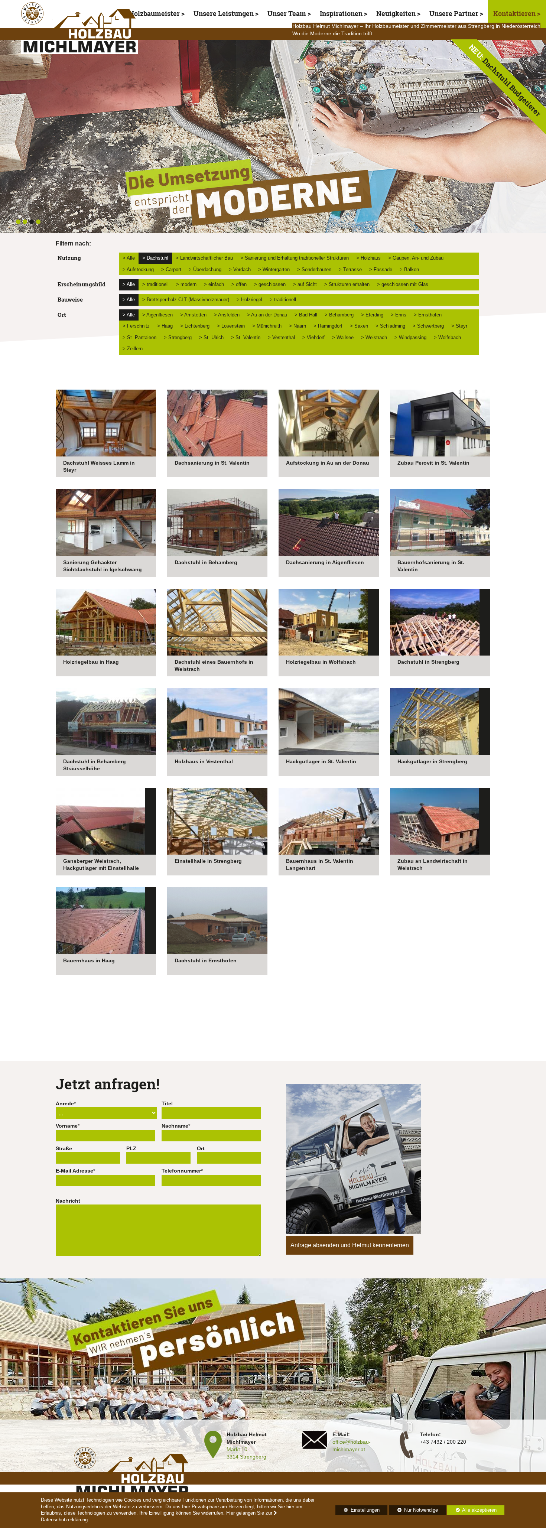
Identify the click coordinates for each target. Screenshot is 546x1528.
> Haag (165, 326)
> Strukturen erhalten (347, 284)
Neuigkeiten (396, 13)
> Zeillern (133, 348)
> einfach (214, 284)
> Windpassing (410, 337)
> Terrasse (350, 269)
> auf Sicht (305, 284)
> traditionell (155, 284)
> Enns (398, 315)
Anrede (65, 1103)
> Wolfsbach (447, 337)
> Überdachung (205, 269)
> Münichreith (267, 326)
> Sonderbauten (314, 269)
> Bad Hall (306, 315)
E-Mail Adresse (74, 1171)
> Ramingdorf (327, 326)
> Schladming (390, 326)
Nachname (175, 1126)
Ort (201, 1148)
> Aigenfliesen (157, 315)
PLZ (131, 1148)
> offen (239, 284)
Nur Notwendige (413, 1511)
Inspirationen (341, 13)
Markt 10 (237, 1449)
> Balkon (409, 269)
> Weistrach (374, 337)
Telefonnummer (181, 1171)
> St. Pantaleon (139, 337)
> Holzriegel (249, 299)
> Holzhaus (368, 258)
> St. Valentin (245, 337)
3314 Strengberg (246, 1457)
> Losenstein (231, 326)
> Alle (129, 258)
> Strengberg (178, 337)
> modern (186, 284)
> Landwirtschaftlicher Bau (204, 258)
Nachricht (68, 1201)
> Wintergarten (274, 269)
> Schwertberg (428, 326)
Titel (167, 1103)
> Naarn (297, 326)
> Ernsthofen (428, 315)
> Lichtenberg (194, 326)
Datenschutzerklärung (64, 1519)
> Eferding (372, 315)
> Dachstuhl (155, 258)
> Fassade (380, 269)
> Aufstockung (138, 269)
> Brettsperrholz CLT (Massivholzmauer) (185, 299)
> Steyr (459, 326)
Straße (64, 1148)
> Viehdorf (313, 337)
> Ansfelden (227, 315)
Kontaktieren (515, 13)
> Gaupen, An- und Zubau (415, 258)
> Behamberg (339, 315)
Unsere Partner (453, 13)
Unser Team (286, 13)
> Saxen (359, 326)
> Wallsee (343, 337)
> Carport (171, 269)
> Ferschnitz (136, 326)
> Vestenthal (281, 337)
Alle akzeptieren (472, 1510)
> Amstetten (193, 315)
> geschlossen (270, 284)
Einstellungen (357, 1511)
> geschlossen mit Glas (402, 284)
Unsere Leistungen (224, 13)
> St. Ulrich (211, 337)
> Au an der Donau (267, 315)
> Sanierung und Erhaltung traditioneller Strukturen (294, 258)
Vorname (67, 1126)
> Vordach (240, 269)
